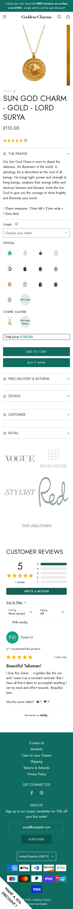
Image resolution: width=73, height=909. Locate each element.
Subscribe (36, 839)
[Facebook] (31, 792)
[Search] (59, 16)
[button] (15, 140)
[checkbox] (20, 622)
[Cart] (67, 16)
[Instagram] (41, 792)
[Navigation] (4, 16)
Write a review (36, 591)
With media (19, 622)
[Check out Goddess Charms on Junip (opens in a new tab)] (43, 715)
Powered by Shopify (36, 904)
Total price (12, 337)
